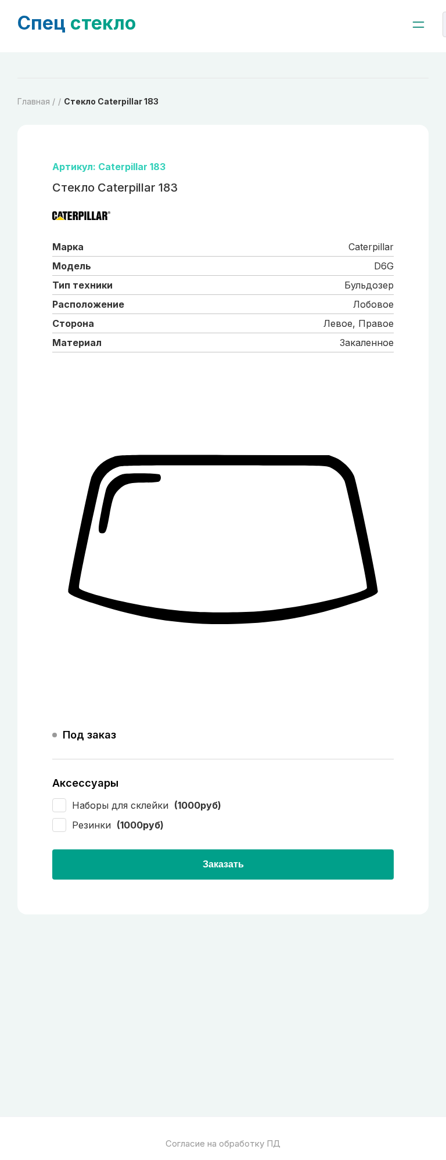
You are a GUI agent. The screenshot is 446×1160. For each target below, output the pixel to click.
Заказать (223, 864)
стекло (76, 23)
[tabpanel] (223, 540)
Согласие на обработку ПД (223, 1143)
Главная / (36, 101)
